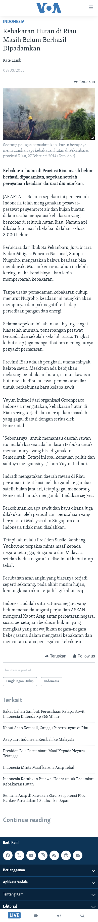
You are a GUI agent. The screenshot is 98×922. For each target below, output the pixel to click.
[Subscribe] (77, 855)
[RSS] (54, 855)
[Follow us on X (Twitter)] (19, 855)
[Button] (84, 81)
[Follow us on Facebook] (8, 855)
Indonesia (13, 22)
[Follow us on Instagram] (42, 855)
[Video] (36, 915)
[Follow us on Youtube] (31, 855)
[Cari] (82, 915)
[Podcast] (66, 855)
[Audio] (59, 915)
